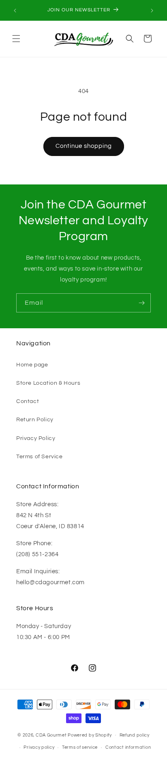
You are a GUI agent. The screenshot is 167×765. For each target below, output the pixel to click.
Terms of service (80, 747)
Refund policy (135, 735)
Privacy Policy (35, 438)
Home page (32, 365)
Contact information (128, 747)
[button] (16, 39)
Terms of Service (39, 456)
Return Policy (35, 420)
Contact (27, 401)
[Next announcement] (152, 11)
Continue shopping (84, 146)
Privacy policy (39, 747)
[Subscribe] (141, 302)
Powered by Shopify (90, 734)
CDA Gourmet (51, 734)
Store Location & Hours (48, 383)
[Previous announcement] (15, 11)
